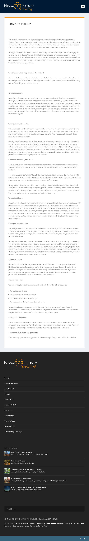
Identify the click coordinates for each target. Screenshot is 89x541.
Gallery (7, 394)
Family (39, 472)
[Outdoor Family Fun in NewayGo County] (7, 471)
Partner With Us (10, 405)
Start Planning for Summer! (21, 478)
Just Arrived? (9, 389)
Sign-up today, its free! (38, 526)
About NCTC (9, 399)
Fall (32, 454)
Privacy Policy (9, 426)
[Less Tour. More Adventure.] (7, 453)
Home (6, 378)
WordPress (40, 538)
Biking (22, 454)
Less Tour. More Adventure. (21, 452)
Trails (45, 454)
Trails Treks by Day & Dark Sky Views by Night (28, 487)
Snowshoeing (29, 490)
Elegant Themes (19, 538)
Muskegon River (46, 481)
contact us (72, 338)
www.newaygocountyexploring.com (30, 40)
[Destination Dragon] (7, 462)
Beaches (23, 472)
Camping (27, 454)
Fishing (36, 454)
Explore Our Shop (11, 383)
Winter (40, 490)
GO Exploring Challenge (13, 432)
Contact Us (8, 410)
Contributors (9, 416)
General (40, 454)
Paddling (54, 481)
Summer (60, 481)
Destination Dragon (18, 461)
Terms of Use (9, 421)
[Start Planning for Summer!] (7, 480)
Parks (43, 472)
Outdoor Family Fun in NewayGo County (26, 470)
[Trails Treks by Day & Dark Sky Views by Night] (7, 489)
